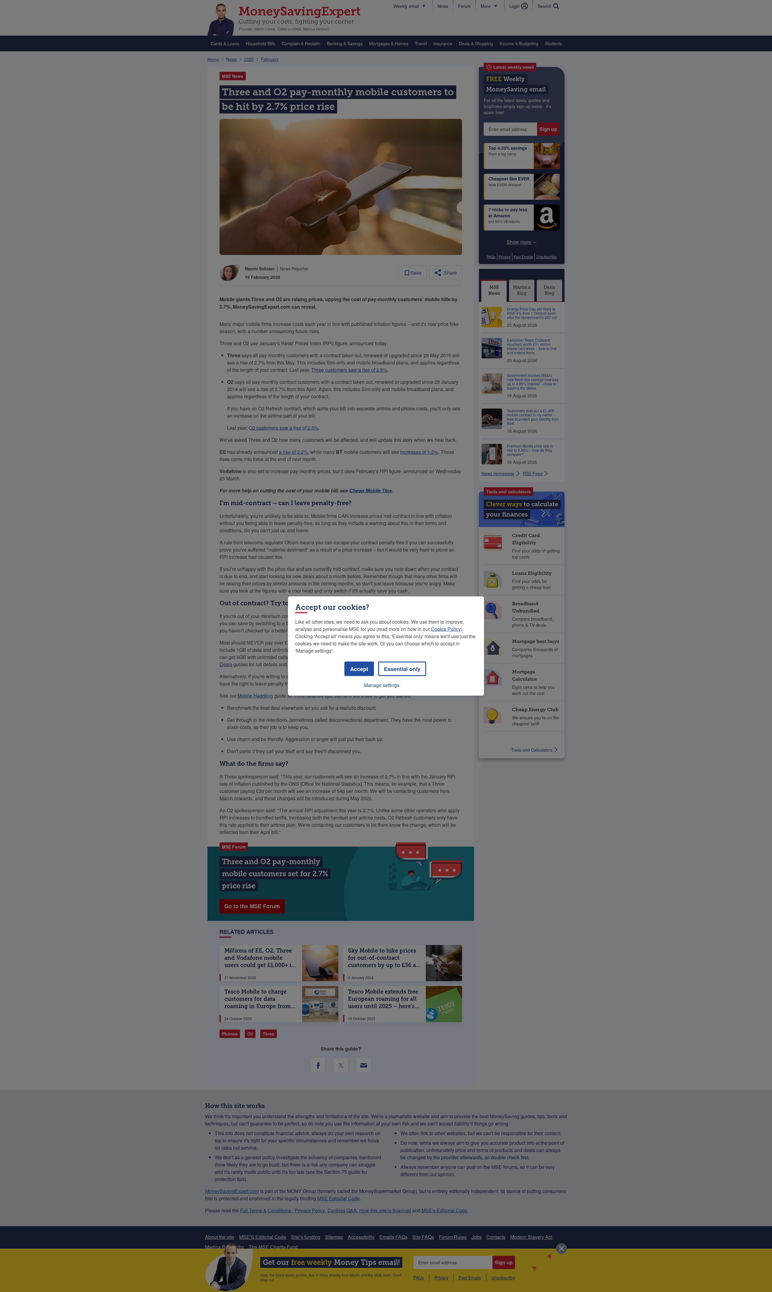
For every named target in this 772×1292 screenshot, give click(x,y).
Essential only (402, 669)
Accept (359, 669)
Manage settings (381, 685)
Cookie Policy (446, 628)
